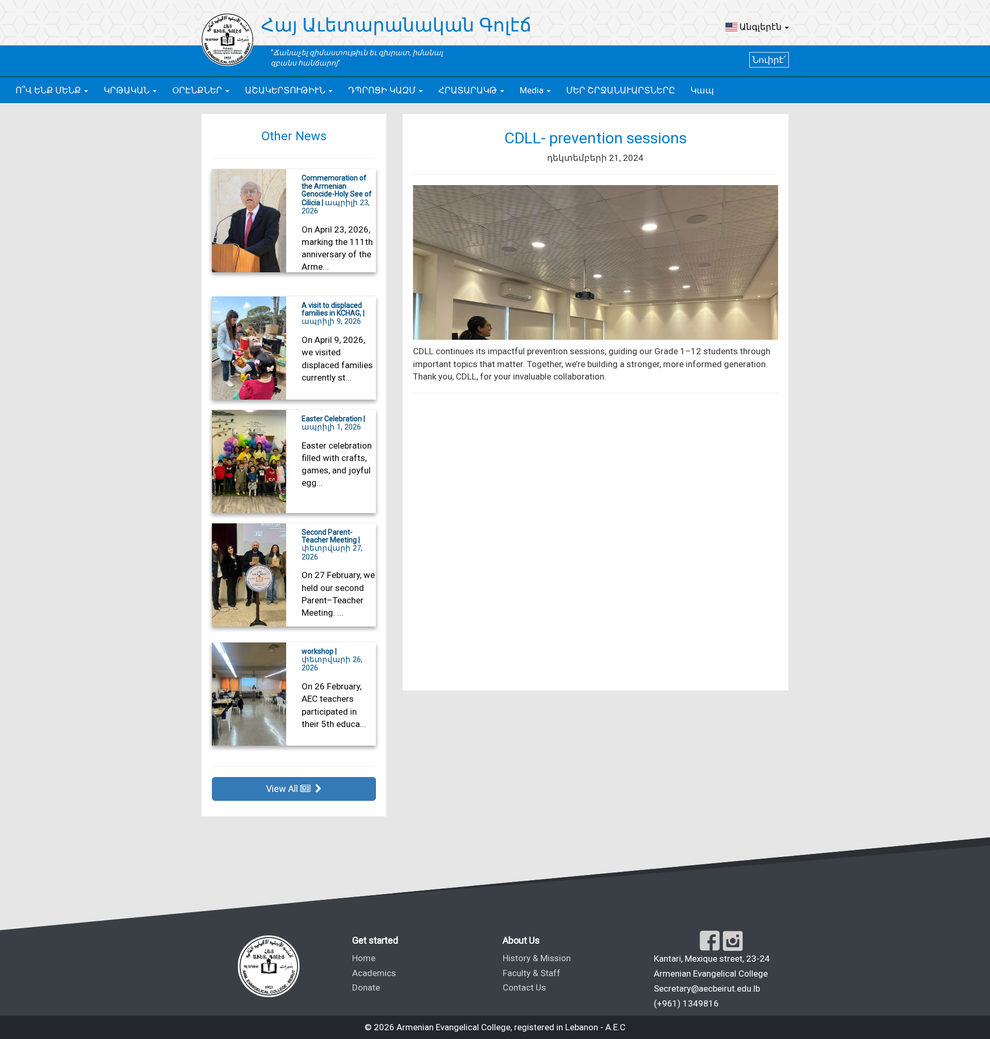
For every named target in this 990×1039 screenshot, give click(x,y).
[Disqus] (596, 543)
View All (283, 788)
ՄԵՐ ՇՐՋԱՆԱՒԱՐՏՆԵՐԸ (620, 90)
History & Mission (537, 958)
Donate (366, 987)
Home (363, 958)
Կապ (702, 90)
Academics (374, 973)
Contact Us (524, 987)
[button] (757, 27)
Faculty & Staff (531, 973)
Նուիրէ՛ (769, 60)
